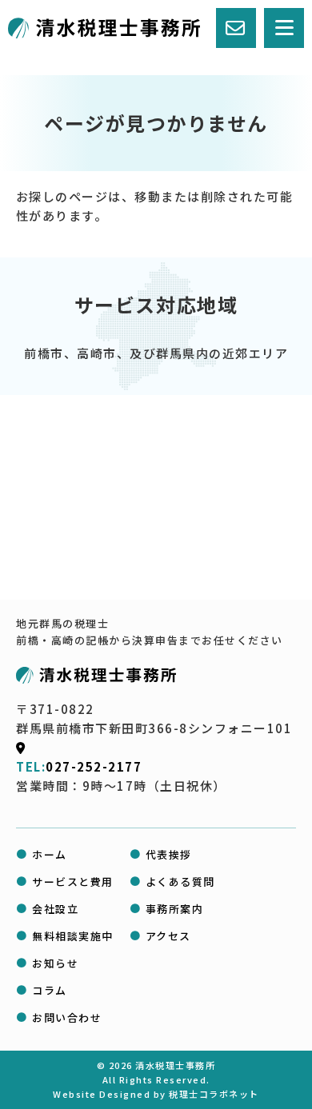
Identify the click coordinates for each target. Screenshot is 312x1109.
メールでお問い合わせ (78, 1093)
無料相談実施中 (73, 935)
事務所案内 (175, 908)
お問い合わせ (67, 1017)
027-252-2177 (94, 766)
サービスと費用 (73, 881)
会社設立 (55, 908)
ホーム (49, 854)
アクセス (168, 935)
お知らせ (55, 963)
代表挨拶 (169, 854)
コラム (49, 990)
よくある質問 (180, 881)
